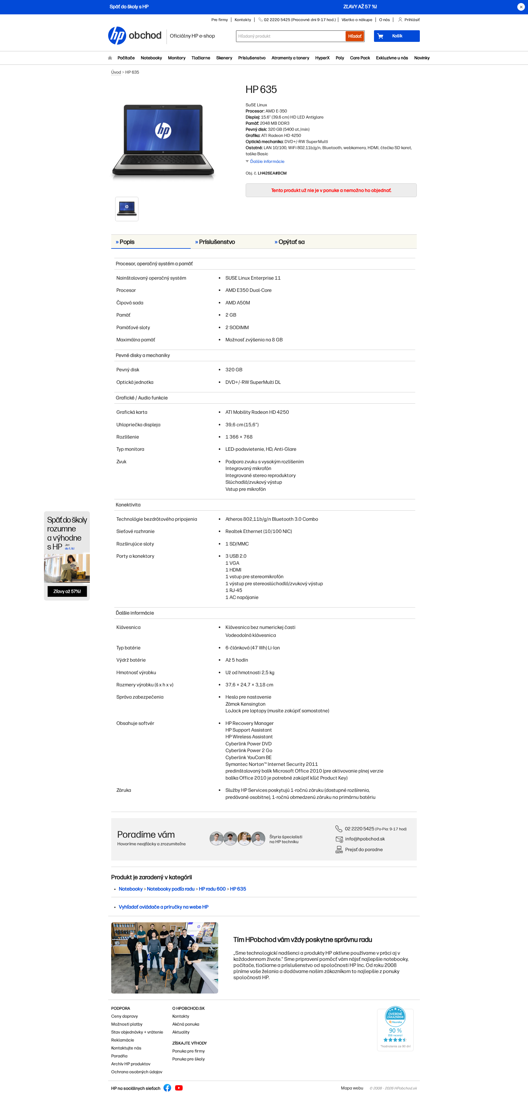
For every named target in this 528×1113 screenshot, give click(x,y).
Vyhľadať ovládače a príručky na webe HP (163, 907)
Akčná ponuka (185, 1024)
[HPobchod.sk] (117, 36)
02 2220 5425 (359, 829)
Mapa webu (352, 1088)
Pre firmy (219, 19)
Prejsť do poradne (364, 849)
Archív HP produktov (130, 1064)
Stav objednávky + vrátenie (137, 1032)
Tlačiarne (201, 58)
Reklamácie (122, 1040)
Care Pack (360, 58)
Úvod (116, 72)
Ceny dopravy (124, 1016)
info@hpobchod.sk (365, 839)
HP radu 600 (212, 889)
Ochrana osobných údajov (136, 1071)
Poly (340, 58)
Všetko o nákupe (357, 19)
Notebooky (151, 58)
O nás (384, 19)
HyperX (322, 58)
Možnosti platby (126, 1024)
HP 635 (238, 889)
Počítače (126, 58)
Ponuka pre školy (188, 1059)
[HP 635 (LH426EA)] (163, 140)
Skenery (224, 58)
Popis (125, 241)
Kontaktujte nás (126, 1048)
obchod (145, 34)
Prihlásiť (412, 19)
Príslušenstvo (252, 58)
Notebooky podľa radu (171, 889)
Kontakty (243, 19)
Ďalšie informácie (267, 161)
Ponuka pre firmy (188, 1051)
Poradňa (119, 1056)
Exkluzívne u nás (392, 58)
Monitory (176, 58)
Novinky (422, 58)
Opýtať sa (290, 241)
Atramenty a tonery (290, 58)
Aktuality (180, 1032)
